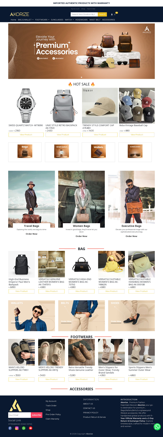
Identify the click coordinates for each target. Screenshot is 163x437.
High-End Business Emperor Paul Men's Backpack (24, 126)
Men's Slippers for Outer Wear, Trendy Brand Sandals (109, 370)
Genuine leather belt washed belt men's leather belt (61, 126)
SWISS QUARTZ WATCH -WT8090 (136, 125)
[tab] (81, 77)
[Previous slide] (12, 51)
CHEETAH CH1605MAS (93, 125)
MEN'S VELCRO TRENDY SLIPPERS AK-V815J (51, 368)
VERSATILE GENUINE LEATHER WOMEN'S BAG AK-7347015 (51, 282)
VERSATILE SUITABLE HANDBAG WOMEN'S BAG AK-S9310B (140, 282)
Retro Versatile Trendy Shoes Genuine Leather (81, 368)
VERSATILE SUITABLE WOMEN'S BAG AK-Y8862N (110, 282)
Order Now (31, 234)
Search (102, 14)
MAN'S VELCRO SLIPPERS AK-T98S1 (19, 368)
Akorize (89, 434)
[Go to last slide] (12, 112)
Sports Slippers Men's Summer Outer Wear (140, 368)
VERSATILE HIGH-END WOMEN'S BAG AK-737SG (80, 282)
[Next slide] (151, 51)
